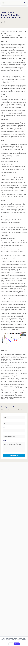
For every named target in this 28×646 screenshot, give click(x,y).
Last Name (5, 420)
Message (5, 440)
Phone (4, 427)
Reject (11, 643)
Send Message (14, 455)
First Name (5, 414)
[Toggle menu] (25, 3)
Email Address (6, 433)
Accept (16, 643)
